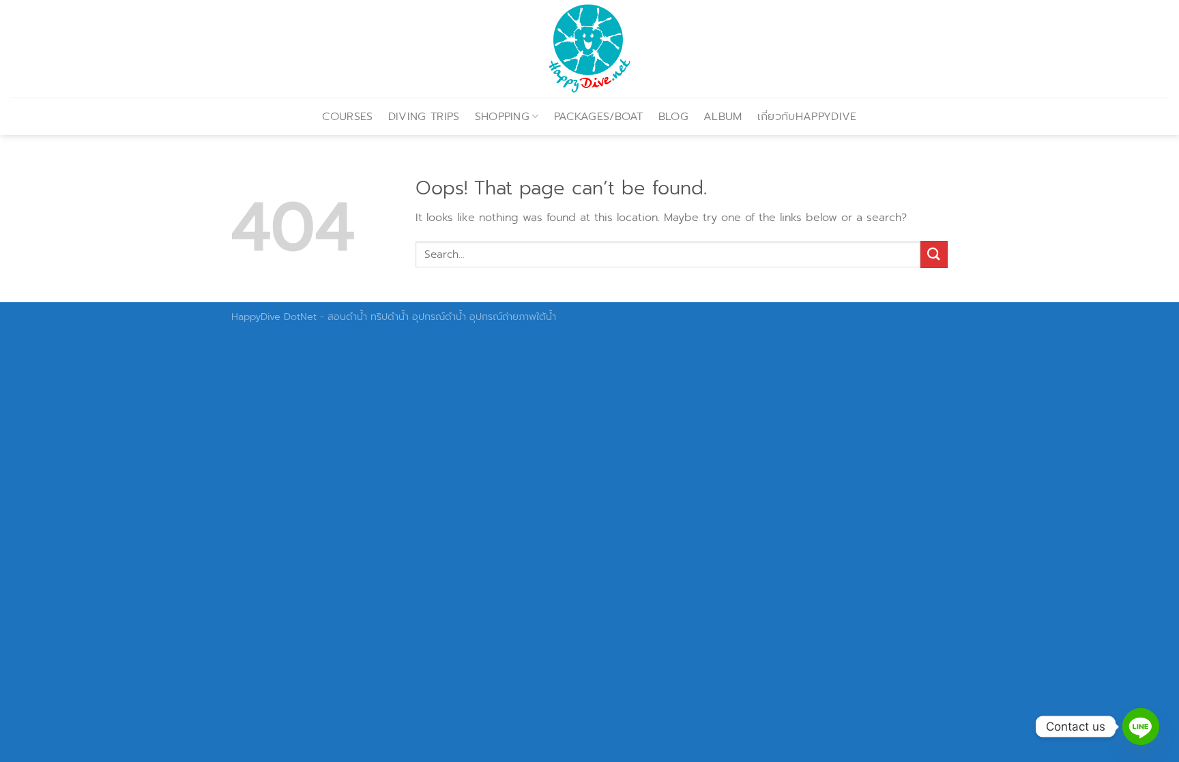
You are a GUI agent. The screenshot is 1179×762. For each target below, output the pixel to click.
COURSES (347, 116)
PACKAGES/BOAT (598, 116)
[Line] (1140, 726)
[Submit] (934, 254)
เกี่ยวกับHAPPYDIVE (807, 116)
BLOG (673, 116)
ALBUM (722, 116)
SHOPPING (502, 116)
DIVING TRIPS (424, 116)
